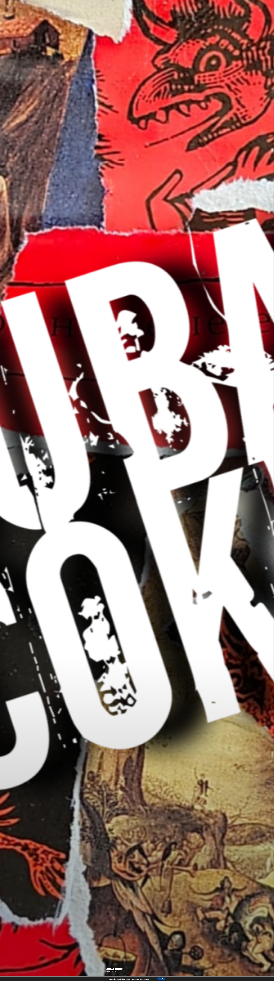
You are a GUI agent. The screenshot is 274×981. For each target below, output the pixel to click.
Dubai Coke (114, 969)
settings (147, 979)
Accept (161, 978)
